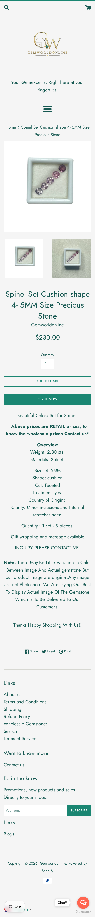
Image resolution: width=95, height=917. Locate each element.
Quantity (47, 355)
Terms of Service (20, 738)
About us (12, 694)
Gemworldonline (53, 863)
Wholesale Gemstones (26, 723)
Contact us (14, 764)
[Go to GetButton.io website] (83, 912)
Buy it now (47, 399)
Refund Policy (17, 716)
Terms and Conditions (25, 701)
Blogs (9, 834)
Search (10, 731)
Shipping (12, 709)
